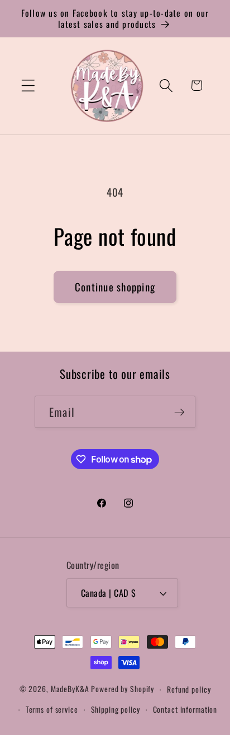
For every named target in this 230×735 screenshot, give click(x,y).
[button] (28, 85)
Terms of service (52, 709)
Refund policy (188, 689)
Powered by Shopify (122, 689)
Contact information (185, 709)
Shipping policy (115, 709)
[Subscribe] (179, 412)
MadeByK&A (70, 689)
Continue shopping (115, 286)
